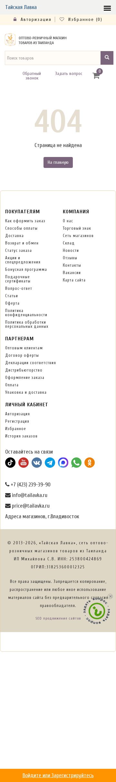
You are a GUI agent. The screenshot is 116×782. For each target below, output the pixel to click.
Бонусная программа (26, 269)
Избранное (15, 428)
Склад (69, 243)
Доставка (14, 235)
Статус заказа (18, 250)
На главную (58, 162)
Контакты (72, 265)
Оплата (12, 384)
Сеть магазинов (78, 235)
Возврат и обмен (22, 243)
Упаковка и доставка (26, 392)
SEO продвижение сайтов (58, 618)
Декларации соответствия (30, 362)
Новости (71, 250)
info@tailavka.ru (29, 495)
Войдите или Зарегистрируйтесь (58, 775)
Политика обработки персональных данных (26, 324)
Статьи (11, 295)
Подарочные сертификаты (18, 278)
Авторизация (35, 19)
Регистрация (17, 421)
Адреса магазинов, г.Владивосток (42, 516)
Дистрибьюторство (24, 370)
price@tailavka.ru (30, 506)
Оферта (12, 303)
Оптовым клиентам (24, 347)
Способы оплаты (21, 228)
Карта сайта (74, 280)
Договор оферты (22, 355)
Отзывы (70, 257)
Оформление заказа (24, 377)
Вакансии (72, 272)
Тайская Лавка (21, 7)
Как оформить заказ (25, 220)
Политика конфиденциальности (26, 312)
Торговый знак (77, 228)
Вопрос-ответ (18, 288)
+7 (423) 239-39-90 (30, 485)
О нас (68, 220)
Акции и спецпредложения (23, 259)
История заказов (21, 436)
